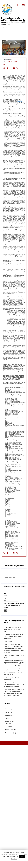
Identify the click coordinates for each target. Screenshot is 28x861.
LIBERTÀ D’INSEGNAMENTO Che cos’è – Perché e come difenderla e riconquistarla (13, 636)
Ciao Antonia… (9, 641)
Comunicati (8, 709)
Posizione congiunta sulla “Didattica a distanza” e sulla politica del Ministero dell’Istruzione (14, 684)
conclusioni (19, 101)
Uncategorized (9, 733)
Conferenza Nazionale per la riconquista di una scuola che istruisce (12, 629)
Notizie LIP (8, 721)
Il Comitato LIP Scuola (14, 62)
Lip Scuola (8, 726)
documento (12, 72)
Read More (14, 859)
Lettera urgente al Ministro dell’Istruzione (12, 678)
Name (5, 593)
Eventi (4, 64)
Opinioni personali (10, 730)
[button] (21, 5)
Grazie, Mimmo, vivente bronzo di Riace (14, 656)
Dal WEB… (7, 712)
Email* (5, 598)
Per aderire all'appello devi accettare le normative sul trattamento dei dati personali (14, 605)
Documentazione (9, 715)
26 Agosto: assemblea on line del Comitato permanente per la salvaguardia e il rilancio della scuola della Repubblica (14, 671)
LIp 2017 (7, 723)
